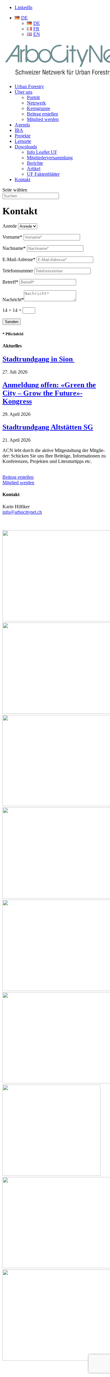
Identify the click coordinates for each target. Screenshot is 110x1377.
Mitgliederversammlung (50, 157)
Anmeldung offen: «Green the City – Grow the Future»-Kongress (49, 393)
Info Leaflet (42, 152)
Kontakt (22, 179)
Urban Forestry (29, 86)
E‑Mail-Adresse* (18, 259)
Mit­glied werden (18, 482)
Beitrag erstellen (42, 113)
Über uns (23, 92)
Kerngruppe (38, 108)
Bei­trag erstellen (18, 477)
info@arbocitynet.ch (22, 512)
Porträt (33, 97)
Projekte (23, 135)
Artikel (33, 168)
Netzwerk (36, 102)
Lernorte (23, 141)
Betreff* (10, 282)
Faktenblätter (43, 174)
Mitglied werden (43, 119)
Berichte (35, 163)
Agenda (22, 124)
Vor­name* (12, 237)
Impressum (13, 1369)
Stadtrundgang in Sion (38, 359)
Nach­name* (14, 248)
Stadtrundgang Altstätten (47, 427)
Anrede (9, 226)
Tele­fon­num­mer (17, 270)
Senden (11, 321)
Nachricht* (13, 299)
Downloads (26, 146)
